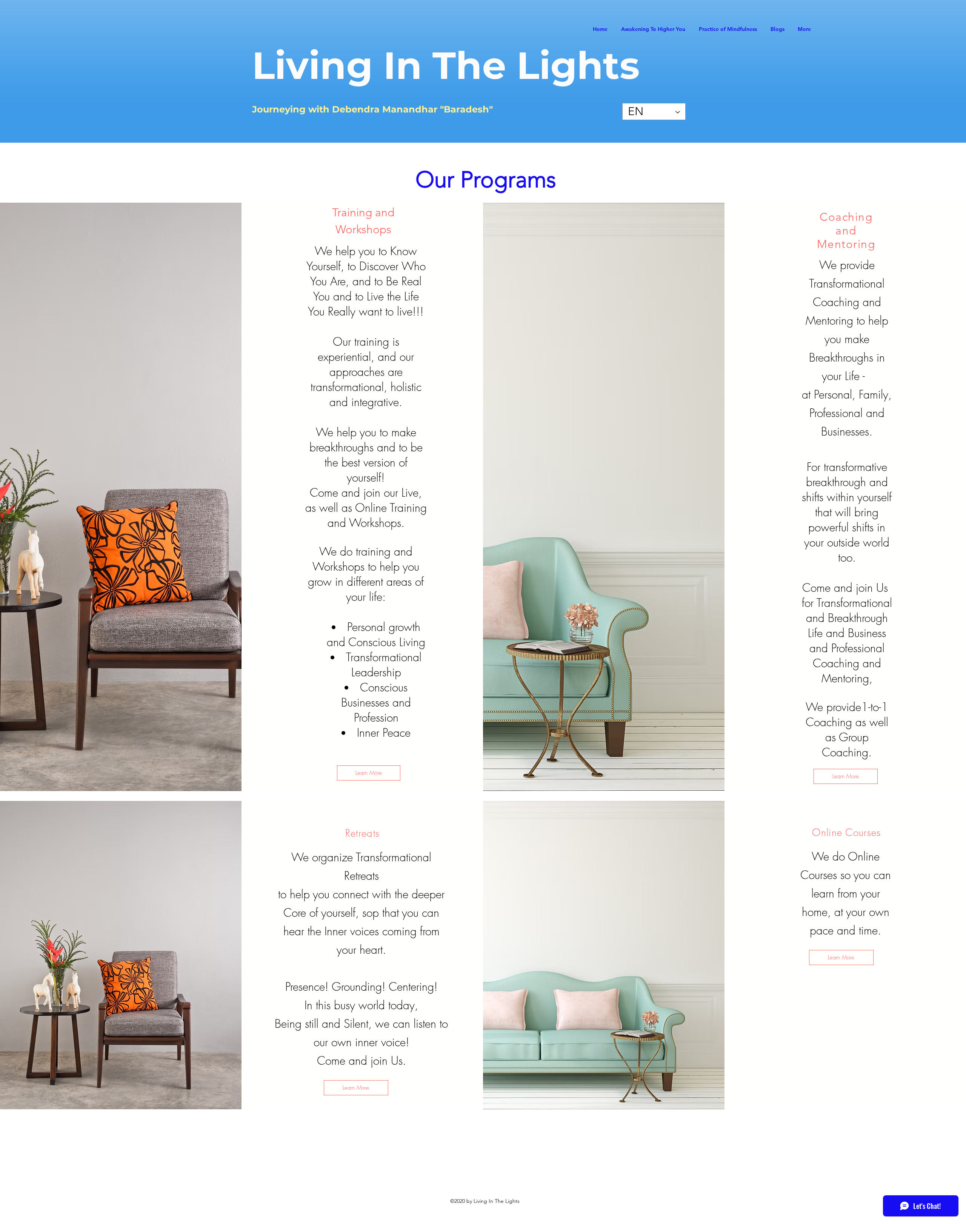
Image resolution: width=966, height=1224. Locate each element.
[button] (841, 957)
